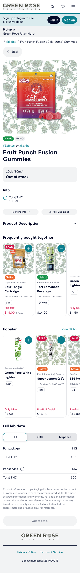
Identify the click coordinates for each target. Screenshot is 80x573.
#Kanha (24, 146)
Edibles (11, 42)
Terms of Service (51, 552)
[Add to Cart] (28, 248)
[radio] (15, 437)
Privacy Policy (26, 552)
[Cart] (63, 6)
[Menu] (73, 6)
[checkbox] (8, 302)
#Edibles (9, 146)
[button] (40, 223)
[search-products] (52, 6)
